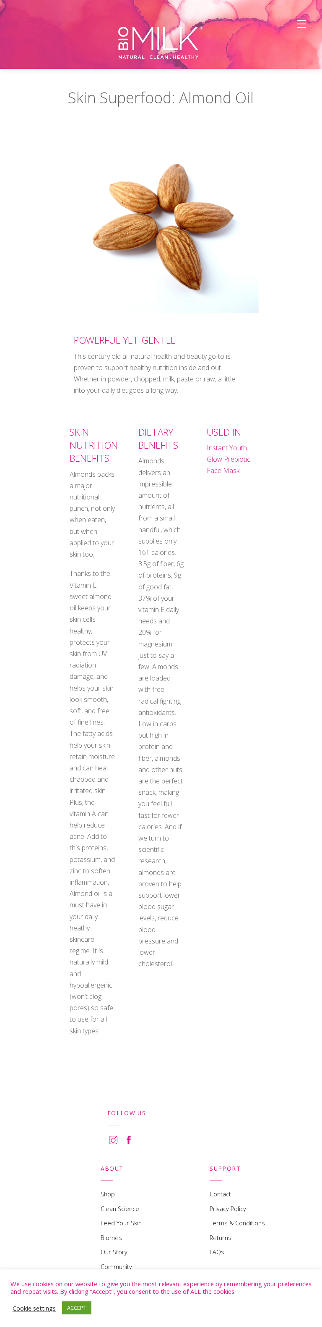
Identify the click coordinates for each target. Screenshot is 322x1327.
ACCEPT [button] (76, 1307)
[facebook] (129, 1139)
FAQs (217, 1252)
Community (116, 1267)
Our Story (114, 1252)
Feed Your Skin (121, 1223)
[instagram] (113, 1139)
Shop (108, 1194)
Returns (220, 1238)
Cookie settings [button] (34, 1308)
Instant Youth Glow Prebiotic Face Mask (228, 459)
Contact (220, 1194)
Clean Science (120, 1209)
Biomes (111, 1238)
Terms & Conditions (237, 1223)
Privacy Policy (228, 1209)
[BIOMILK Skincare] (161, 42)
